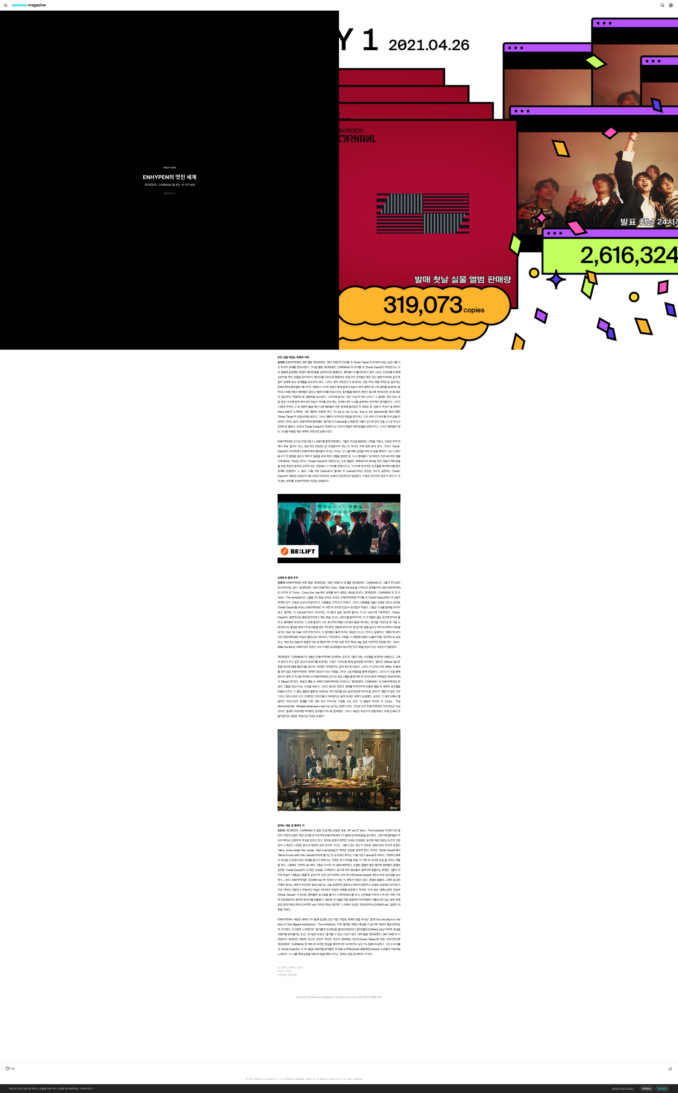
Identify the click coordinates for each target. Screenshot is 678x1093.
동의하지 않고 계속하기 (623, 1088)
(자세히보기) (86, 1088)
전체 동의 (662, 1088)
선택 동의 (646, 1088)
